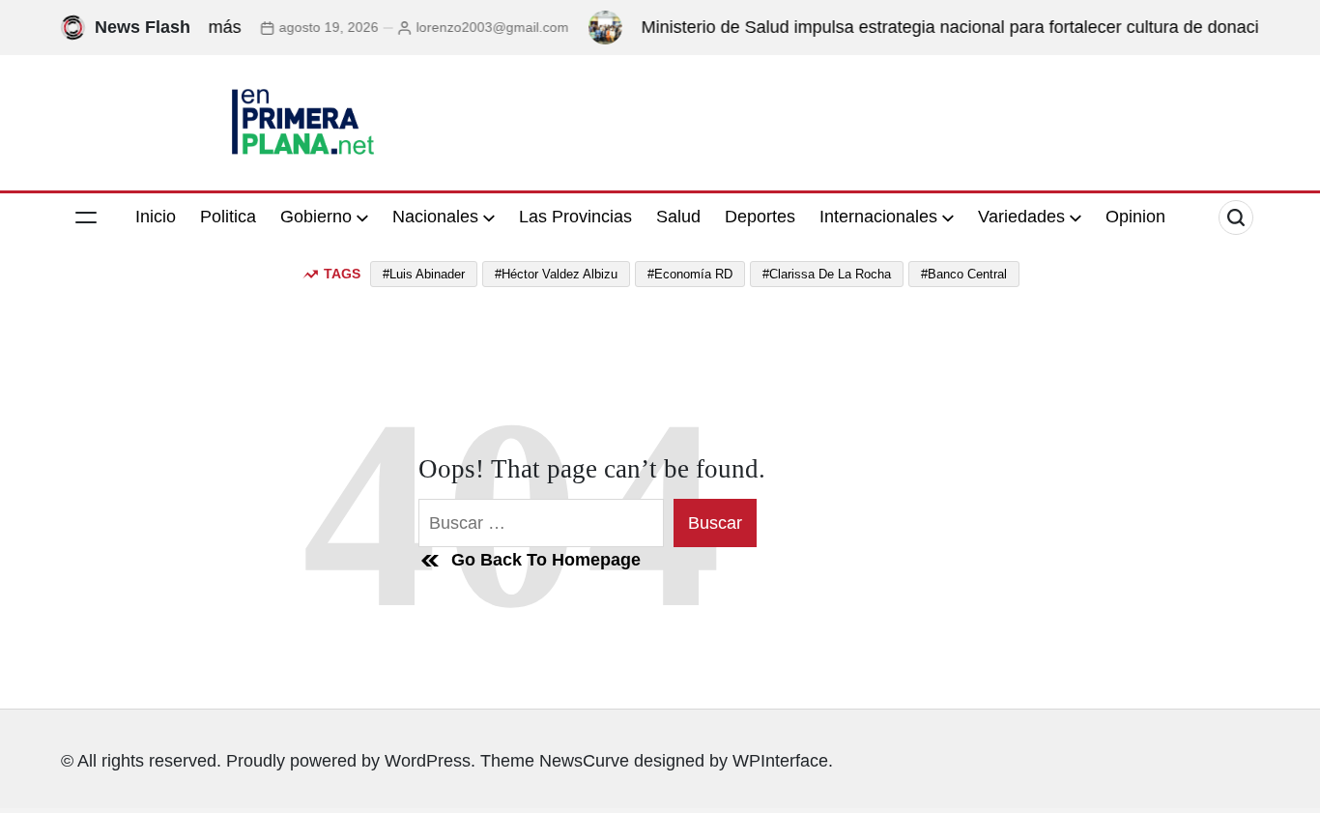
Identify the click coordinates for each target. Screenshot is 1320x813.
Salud (678, 216)
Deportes (760, 216)
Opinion (1135, 216)
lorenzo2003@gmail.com (478, 27)
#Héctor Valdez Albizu (556, 274)
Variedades (1021, 216)
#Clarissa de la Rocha (826, 274)
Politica (228, 216)
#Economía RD (689, 274)
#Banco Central (964, 274)
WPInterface (780, 760)
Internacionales (878, 216)
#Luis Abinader (424, 274)
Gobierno (316, 216)
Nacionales (435, 216)
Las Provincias (575, 216)
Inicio (155, 216)
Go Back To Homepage (546, 559)
